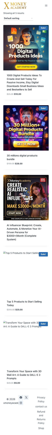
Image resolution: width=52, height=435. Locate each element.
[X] (26, 397)
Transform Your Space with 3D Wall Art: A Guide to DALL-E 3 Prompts (24, 375)
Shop (41, 428)
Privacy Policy (41, 399)
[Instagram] (20, 402)
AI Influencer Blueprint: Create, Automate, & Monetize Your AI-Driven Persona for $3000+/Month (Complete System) (24, 232)
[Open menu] (46, 5)
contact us (41, 406)
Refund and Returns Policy (41, 417)
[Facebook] (20, 397)
